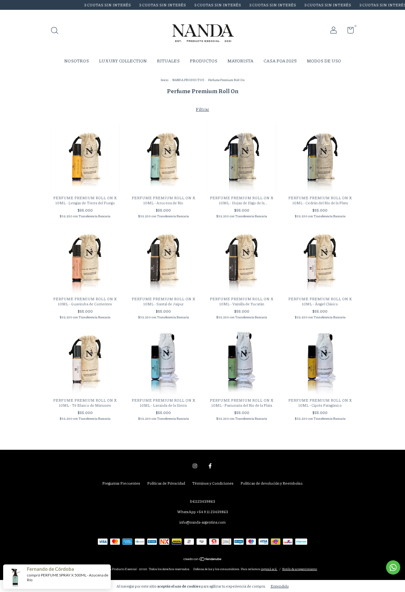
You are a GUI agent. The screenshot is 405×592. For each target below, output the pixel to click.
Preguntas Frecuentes (121, 483)
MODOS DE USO (324, 60)
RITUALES (168, 60)
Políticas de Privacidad (166, 483)
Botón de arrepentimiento (299, 569)
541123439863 (202, 501)
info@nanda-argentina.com (202, 522)
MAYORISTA (240, 60)
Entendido (280, 586)
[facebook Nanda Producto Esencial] (210, 466)
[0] (348, 31)
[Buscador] (57, 31)
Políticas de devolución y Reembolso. (271, 483)
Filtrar (202, 109)
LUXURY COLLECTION (123, 60)
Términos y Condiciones (213, 483)
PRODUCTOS (203, 60)
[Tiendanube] (202, 559)
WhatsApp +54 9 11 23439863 (202, 511)
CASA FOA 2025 (280, 60)
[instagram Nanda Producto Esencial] (194, 466)
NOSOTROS (76, 60)
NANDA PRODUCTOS (188, 80)
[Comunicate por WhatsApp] (393, 567)
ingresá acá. (269, 569)
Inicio (164, 80)
